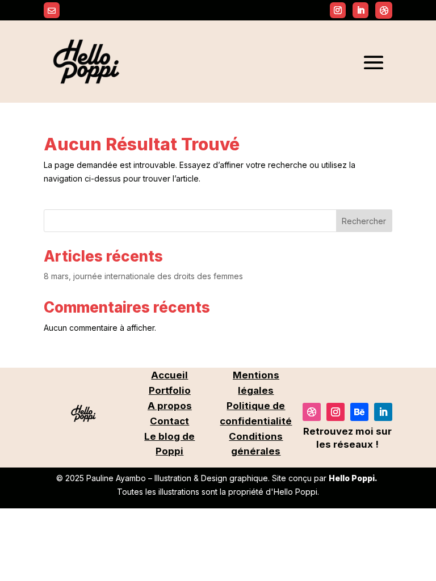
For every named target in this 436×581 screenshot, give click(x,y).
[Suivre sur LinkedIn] (383, 412)
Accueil (169, 375)
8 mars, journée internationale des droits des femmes (143, 276)
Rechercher (364, 221)
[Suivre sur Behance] (359, 412)
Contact (169, 421)
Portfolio (170, 390)
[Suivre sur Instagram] (338, 10)
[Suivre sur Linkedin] (360, 10)
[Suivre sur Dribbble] (383, 10)
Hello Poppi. (353, 478)
